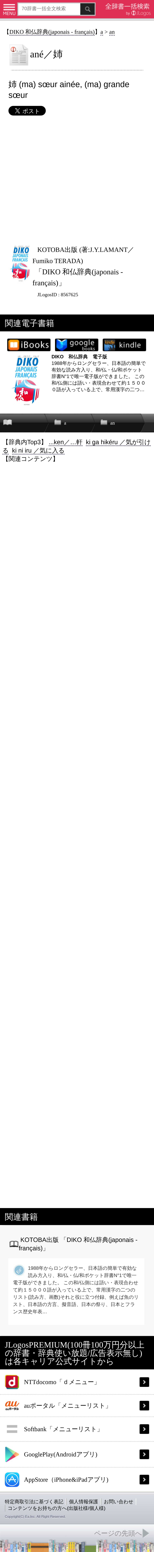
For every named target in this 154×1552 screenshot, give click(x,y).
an (112, 32)
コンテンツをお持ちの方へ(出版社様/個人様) (56, 1508)
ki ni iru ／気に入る (38, 450)
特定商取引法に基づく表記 (34, 1501)
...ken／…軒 (66, 442)
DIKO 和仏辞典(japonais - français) (52, 32)
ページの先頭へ (118, 1533)
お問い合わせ (118, 1501)
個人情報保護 (83, 1501)
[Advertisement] (77, 179)
